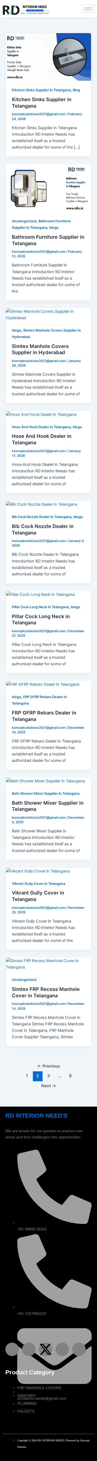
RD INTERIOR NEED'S (36, 1115)
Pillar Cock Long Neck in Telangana (40, 607)
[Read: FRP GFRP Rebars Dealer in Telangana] (43, 684)
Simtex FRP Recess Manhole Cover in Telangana (46, 992)
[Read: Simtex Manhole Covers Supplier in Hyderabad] (48, 314)
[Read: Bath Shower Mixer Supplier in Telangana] (45, 780)
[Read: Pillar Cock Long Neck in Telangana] (40, 594)
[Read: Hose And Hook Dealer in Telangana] (41, 414)
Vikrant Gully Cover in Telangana (38, 884)
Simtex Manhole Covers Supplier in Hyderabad (40, 349)
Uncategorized (24, 221)
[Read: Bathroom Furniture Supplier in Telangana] (48, 187)
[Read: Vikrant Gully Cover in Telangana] (38, 870)
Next (48, 1085)
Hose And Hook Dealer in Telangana (41, 427)
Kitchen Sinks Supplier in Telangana (41, 90)
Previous (48, 1066)
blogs (53, 228)
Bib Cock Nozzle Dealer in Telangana (41, 517)
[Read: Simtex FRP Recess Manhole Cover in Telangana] (48, 963)
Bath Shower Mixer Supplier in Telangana (45, 793)
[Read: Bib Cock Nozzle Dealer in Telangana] (41, 504)
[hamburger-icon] (88, 9)
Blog (76, 90)
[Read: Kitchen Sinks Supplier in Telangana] (48, 56)
